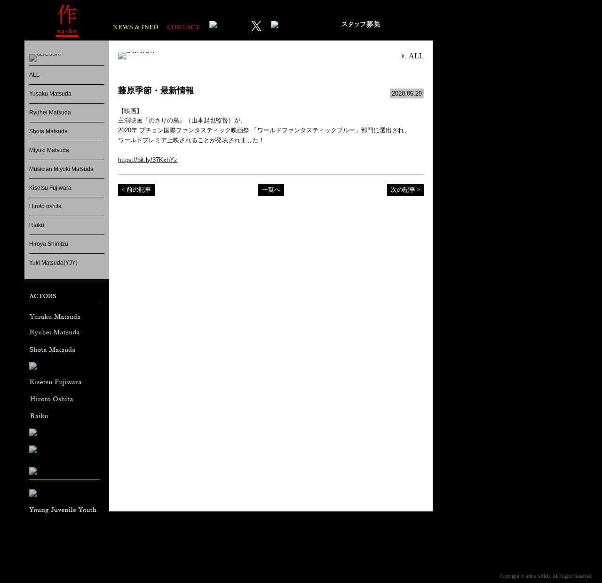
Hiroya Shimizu (48, 244)
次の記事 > (405, 189)
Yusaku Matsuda (50, 93)
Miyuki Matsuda (49, 150)
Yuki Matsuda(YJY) (53, 262)
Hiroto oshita (45, 206)
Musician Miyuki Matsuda (61, 169)
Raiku (36, 225)
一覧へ (271, 189)
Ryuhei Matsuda (50, 112)
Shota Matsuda (48, 131)
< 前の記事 (136, 189)
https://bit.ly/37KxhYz (147, 159)
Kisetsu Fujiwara (50, 188)
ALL (34, 75)
